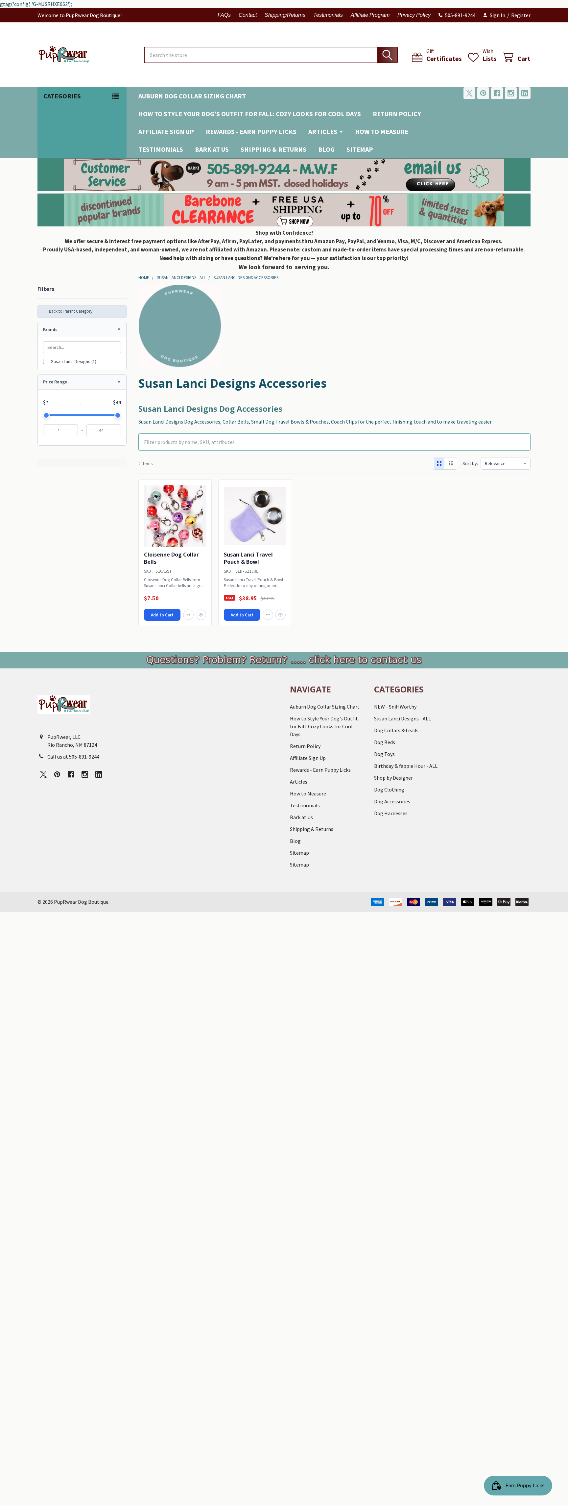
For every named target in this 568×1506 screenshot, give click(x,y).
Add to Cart (162, 615)
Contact (248, 15)
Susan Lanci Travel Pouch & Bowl (248, 558)
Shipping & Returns (273, 149)
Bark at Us (212, 149)
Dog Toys (384, 754)
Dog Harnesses (391, 813)
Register (521, 15)
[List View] (451, 463)
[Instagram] (511, 93)
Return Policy (397, 114)
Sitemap (359, 149)
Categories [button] (62, 96)
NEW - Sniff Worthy (395, 706)
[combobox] (271, 55)
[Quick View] (201, 615)
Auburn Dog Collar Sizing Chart (192, 96)
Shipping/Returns (285, 15)
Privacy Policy (414, 15)
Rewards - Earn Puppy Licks (251, 131)
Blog (326, 149)
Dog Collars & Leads (396, 730)
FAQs (224, 15)
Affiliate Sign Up (166, 131)
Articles (322, 131)
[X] (469, 93)
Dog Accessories (392, 801)
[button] (284, 174)
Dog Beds (384, 742)
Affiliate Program (370, 15)
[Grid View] (439, 463)
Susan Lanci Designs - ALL (402, 718)
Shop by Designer (393, 777)
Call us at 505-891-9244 (73, 756)
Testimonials (328, 15)
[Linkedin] (525, 93)
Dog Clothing (389, 789)
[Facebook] (497, 93)
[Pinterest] (483, 93)
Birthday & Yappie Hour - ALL (406, 766)
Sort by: (470, 463)
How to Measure (381, 131)
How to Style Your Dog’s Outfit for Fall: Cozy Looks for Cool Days (249, 114)
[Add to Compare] (188, 615)
